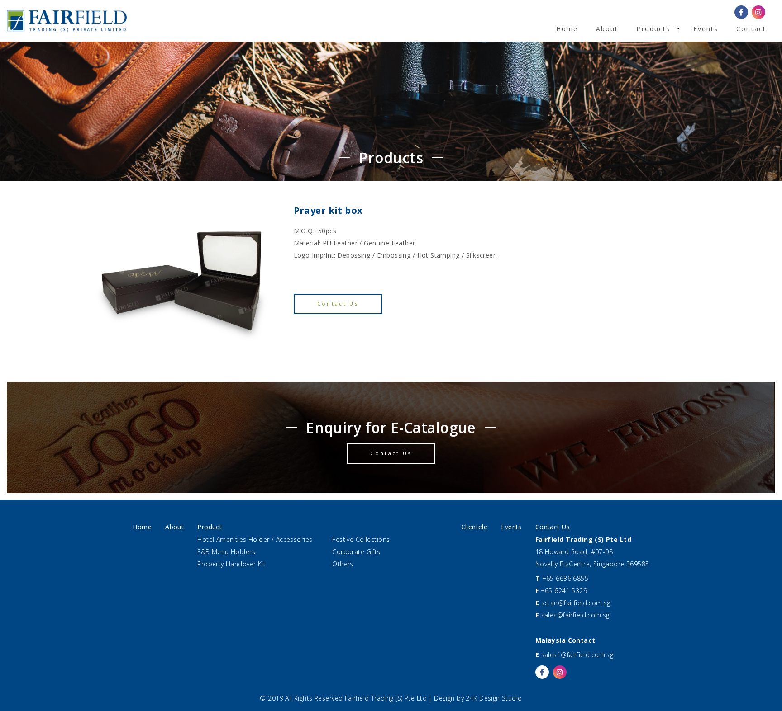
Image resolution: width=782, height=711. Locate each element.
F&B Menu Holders (226, 551)
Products (653, 28)
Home (567, 28)
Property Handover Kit (231, 564)
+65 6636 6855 (565, 578)
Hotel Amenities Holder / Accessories (254, 539)
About (607, 28)
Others (342, 564)
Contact (751, 28)
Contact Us (338, 303)
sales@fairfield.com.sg (575, 615)
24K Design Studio (494, 698)
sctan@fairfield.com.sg (575, 602)
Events (706, 28)
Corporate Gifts (356, 551)
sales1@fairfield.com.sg (577, 654)
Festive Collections (361, 539)
